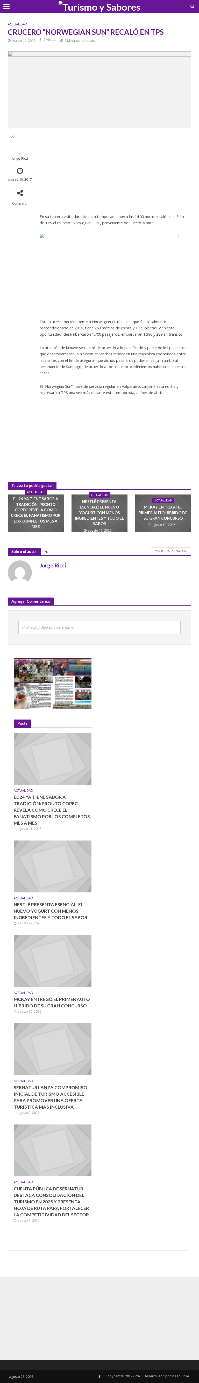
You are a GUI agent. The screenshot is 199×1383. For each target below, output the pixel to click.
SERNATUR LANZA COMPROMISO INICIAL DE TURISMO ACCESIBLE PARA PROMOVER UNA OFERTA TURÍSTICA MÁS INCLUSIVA (50, 1097)
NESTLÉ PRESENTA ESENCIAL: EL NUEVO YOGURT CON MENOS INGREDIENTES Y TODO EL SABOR (99, 512)
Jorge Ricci (20, 158)
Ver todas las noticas (171, 551)
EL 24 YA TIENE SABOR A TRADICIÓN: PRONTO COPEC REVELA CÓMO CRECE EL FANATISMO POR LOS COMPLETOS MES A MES (35, 512)
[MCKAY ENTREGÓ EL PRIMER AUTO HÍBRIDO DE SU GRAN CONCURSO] (52, 960)
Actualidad (17, 24)
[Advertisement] (115, 169)
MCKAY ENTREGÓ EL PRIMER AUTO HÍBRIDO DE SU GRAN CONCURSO (163, 512)
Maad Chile (180, 1376)
